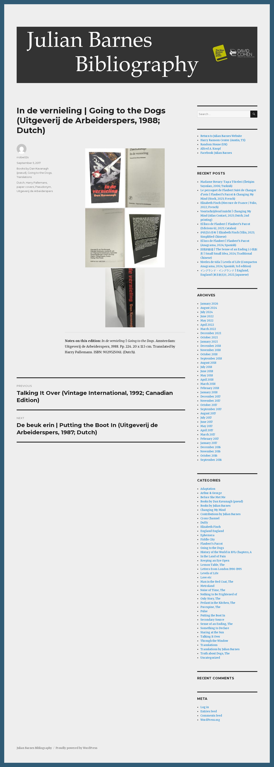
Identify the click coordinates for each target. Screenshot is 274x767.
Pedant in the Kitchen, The (217, 603)
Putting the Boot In (212, 615)
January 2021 (209, 341)
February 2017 (209, 438)
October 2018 (208, 354)
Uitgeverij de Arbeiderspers (35, 191)
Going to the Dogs (40, 172)
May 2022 (206, 320)
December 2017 (210, 396)
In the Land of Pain (213, 556)
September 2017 (210, 409)
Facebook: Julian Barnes (216, 153)
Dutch (21, 182)
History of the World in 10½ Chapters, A (226, 552)
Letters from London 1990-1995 (221, 569)
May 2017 (206, 426)
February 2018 (209, 388)
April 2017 (206, 430)
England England (212, 531)
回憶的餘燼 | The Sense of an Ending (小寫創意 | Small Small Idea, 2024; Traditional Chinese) (228, 254)
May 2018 (206, 375)
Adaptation (207, 489)
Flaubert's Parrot (211, 543)
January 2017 (208, 443)
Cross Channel (209, 518)
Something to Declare (214, 628)
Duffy (204, 522)
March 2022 (208, 329)
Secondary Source (212, 619)
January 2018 (208, 392)
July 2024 (206, 312)
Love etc (205, 577)
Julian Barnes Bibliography (34, 748)
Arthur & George (211, 493)
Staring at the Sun (212, 632)
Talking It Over (210, 636)
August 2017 (208, 413)
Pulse (204, 611)
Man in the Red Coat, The (216, 581)
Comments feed (211, 715)
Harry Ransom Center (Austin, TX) (222, 140)
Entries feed (208, 711)
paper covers (25, 186)
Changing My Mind (213, 510)
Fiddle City (207, 539)
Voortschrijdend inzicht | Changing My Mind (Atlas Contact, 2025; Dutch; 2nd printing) (225, 216)
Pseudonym (43, 186)
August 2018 (208, 363)
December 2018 (210, 346)
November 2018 (210, 350)
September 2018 (211, 358)
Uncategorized (210, 657)
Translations (24, 177)
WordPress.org (210, 720)
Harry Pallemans (36, 182)
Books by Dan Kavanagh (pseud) (221, 501)
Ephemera (207, 535)
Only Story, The (210, 598)
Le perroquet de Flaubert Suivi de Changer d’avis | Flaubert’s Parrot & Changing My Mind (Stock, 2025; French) (228, 194)
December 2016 (210, 447)
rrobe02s (22, 157)
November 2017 (210, 400)
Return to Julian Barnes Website (221, 136)
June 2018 (206, 371)
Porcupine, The (210, 607)
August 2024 (208, 308)
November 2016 (210, 451)
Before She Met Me (212, 497)
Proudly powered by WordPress (76, 748)
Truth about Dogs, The (215, 653)
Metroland (207, 586)
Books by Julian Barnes (215, 505)
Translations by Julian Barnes (219, 649)
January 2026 (209, 303)
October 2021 (209, 337)
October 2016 (208, 455)
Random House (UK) (213, 144)
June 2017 (206, 422)
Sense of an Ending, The (216, 624)
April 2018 (206, 379)
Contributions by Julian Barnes (220, 514)
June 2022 (207, 316)
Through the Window (214, 641)
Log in (204, 707)
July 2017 (206, 417)
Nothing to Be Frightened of (218, 594)
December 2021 (210, 333)
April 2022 (207, 325)
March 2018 (207, 384)
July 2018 (206, 367)
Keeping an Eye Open (214, 560)
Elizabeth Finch (210, 527)
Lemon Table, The (212, 565)
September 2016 (211, 460)
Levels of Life (209, 573)
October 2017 (208, 405)
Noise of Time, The (212, 590)
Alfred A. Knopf (210, 148)
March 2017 (207, 434)
